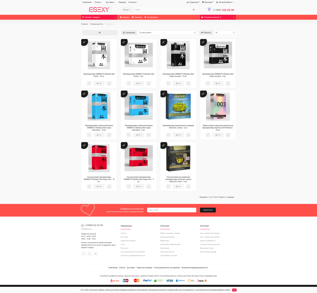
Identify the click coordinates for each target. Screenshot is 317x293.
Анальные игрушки (167, 237)
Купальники (164, 248)
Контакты (132, 2)
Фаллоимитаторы (207, 248)
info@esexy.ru (86, 229)
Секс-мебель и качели (168, 255)
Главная (84, 24)
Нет (100, 83)
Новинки (138, 17)
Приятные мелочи (167, 252)
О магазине (87, 2)
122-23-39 (223, 10)
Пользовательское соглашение (133, 252)
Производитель (96, 24)
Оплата (98, 2)
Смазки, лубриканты (207, 241)
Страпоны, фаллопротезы (210, 244)
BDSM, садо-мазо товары (170, 233)
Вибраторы (164, 241)
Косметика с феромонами (170, 244)
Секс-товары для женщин (210, 233)
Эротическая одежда (208, 252)
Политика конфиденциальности (133, 255)
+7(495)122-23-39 (94, 225)
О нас (123, 244)
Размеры (122, 2)
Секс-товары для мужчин (209, 237)
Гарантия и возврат (128, 241)
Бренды (125, 17)
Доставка (110, 2)
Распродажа (152, 17)
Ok (234, 290)
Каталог (92, 17)
